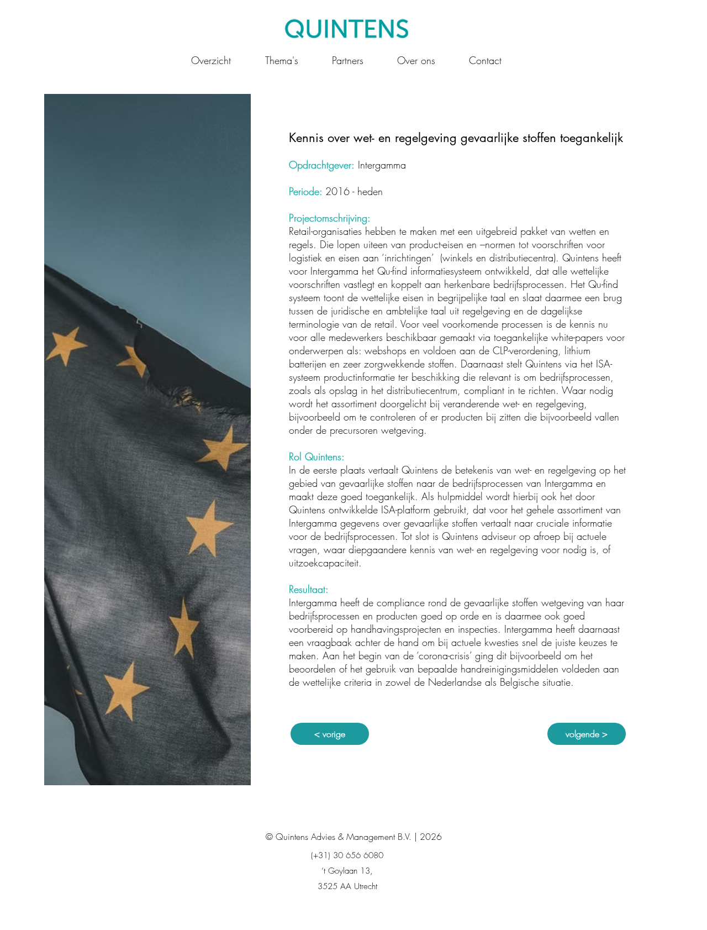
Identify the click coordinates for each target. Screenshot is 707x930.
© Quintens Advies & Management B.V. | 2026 (354, 837)
